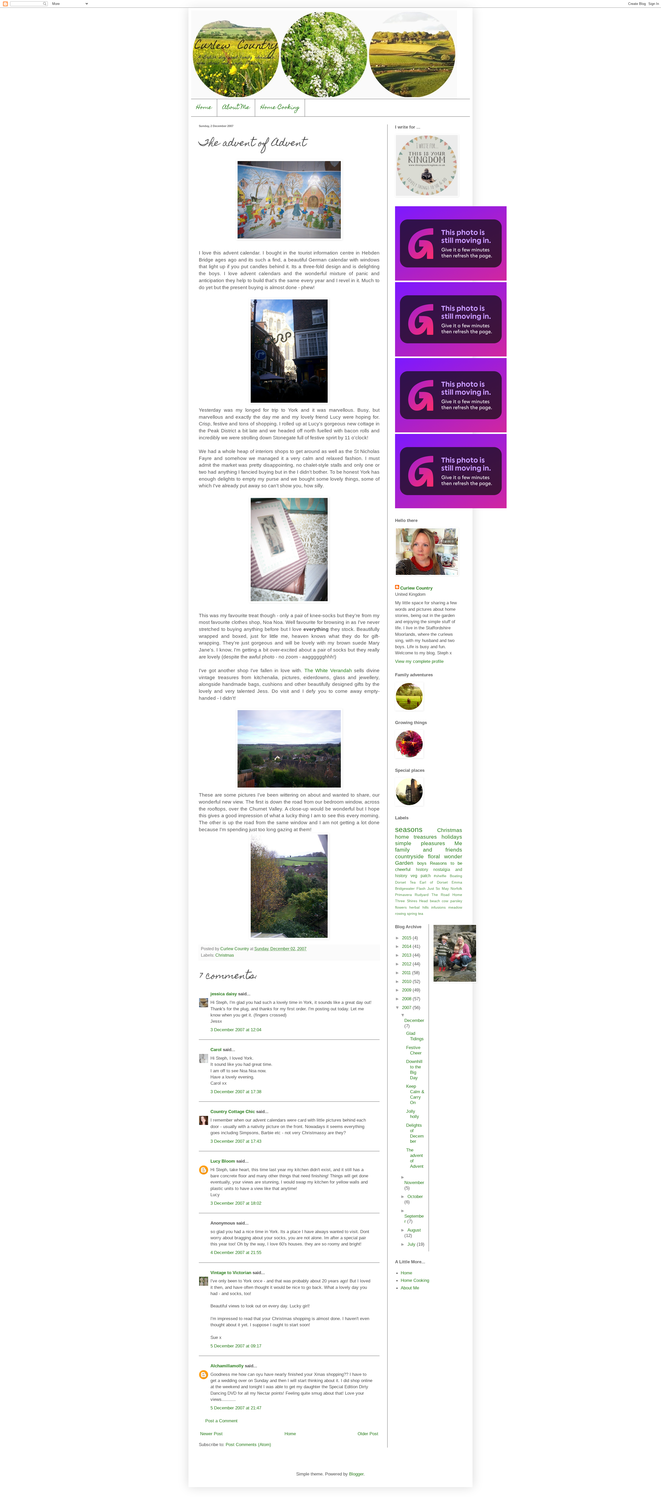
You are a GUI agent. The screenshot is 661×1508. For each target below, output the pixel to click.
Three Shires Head (411, 901)
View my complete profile (419, 661)
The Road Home (446, 895)
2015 (407, 937)
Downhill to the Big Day (414, 1069)
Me (458, 843)
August (414, 1230)
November (414, 1182)
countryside (409, 856)
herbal (414, 907)
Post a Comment (221, 1420)
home (402, 837)
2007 (407, 1007)
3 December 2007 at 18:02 (235, 1203)
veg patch (421, 876)
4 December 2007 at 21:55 (235, 1252)
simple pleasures (420, 843)
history (422, 869)
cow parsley (452, 901)
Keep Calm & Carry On (415, 1094)
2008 (407, 998)
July (412, 1244)
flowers (401, 907)
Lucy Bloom (222, 1161)
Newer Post (211, 1433)
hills (425, 907)
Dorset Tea (405, 882)
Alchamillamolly (226, 1365)
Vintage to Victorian (230, 1272)
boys (422, 863)
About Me (236, 107)
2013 (407, 955)
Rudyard (422, 895)
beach (435, 901)
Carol (216, 1049)
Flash (421, 888)
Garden (404, 863)
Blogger (356, 1474)
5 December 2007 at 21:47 (235, 1407)
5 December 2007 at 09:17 (235, 1345)
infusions (438, 907)
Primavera (403, 895)
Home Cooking (280, 107)
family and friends (428, 850)
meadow (455, 907)
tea (420, 913)
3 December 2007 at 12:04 (235, 1029)
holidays (452, 837)
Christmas (224, 955)
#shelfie (440, 876)
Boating (456, 876)
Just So (433, 888)
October (415, 1196)
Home (204, 107)
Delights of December (415, 1133)
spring (412, 913)
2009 (407, 990)
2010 (407, 981)
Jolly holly (412, 1114)
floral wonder (445, 856)
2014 (407, 946)
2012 (407, 963)
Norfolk (456, 888)
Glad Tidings (415, 1036)
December (414, 1020)
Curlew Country (416, 588)
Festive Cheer (414, 1050)
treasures (425, 837)
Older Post (368, 1433)
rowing (400, 913)
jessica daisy (223, 993)
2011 (407, 972)
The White (328, 670)
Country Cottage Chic (232, 1111)
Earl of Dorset (434, 882)
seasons (408, 830)
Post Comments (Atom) (248, 1444)
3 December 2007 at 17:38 (235, 1091)
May (445, 888)
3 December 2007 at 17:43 (235, 1141)
